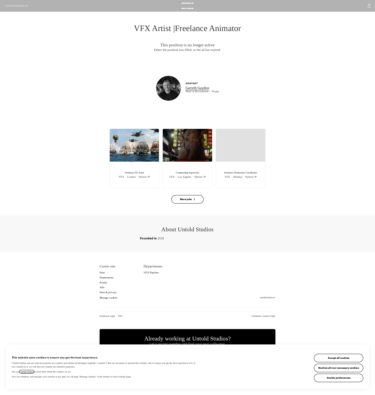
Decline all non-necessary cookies (338, 368)
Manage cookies (108, 297)
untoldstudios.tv (267, 297)
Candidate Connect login (263, 316)
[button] (369, 6)
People (103, 282)
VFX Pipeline (151, 272)
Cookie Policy (27, 371)
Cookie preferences (339, 378)
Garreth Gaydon (197, 88)
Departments (107, 277)
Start (102, 272)
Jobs (102, 287)
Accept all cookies (339, 358)
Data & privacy (108, 292)
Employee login (107, 316)
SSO (120, 316)
